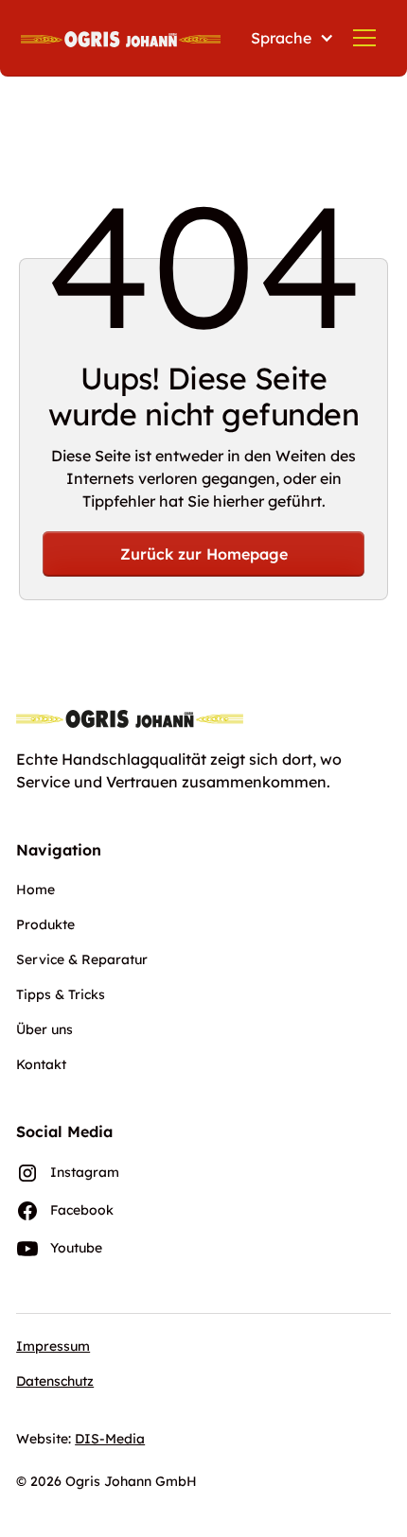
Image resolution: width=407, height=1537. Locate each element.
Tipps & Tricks (60, 994)
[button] (289, 38)
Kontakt (41, 1064)
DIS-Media (110, 1438)
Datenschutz (55, 1381)
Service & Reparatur (82, 959)
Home (35, 889)
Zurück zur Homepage (204, 553)
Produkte (45, 924)
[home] (121, 37)
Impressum (53, 1346)
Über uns (44, 1029)
